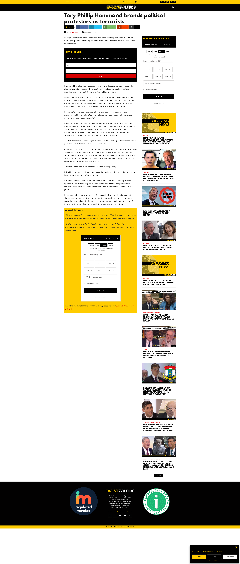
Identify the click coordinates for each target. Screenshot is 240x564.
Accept (199, 557)
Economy (146, 135)
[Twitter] (164, 2)
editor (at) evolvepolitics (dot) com (123, 511)
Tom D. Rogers (74, 32)
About (219, 560)
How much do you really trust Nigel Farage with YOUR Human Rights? (156, 213)
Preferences (230, 557)
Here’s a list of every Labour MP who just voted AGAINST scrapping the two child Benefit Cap (158, 283)
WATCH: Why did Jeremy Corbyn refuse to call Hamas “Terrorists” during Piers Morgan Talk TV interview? (158, 355)
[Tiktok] (174, 2)
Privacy (215, 560)
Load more (158, 475)
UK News (145, 172)
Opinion (145, 209)
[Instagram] (171, 2)
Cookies (210, 560)
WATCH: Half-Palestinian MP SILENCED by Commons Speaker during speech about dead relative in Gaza (158, 318)
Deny (214, 557)
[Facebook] (161, 2)
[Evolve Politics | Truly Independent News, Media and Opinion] (121, 7)
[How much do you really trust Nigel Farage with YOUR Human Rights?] (159, 196)
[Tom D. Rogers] (65, 32)
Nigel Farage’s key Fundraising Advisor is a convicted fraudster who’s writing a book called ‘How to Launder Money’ (158, 178)
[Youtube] (167, 2)
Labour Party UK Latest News (152, 385)
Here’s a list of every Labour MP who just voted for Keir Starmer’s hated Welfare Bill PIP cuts (158, 248)
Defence (145, 349)
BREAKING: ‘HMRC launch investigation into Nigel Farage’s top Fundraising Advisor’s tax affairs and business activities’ (158, 141)
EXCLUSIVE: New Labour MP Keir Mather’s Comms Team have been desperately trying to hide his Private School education (157, 391)
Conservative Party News (151, 312)
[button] (236, 548)
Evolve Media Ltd (117, 526)
